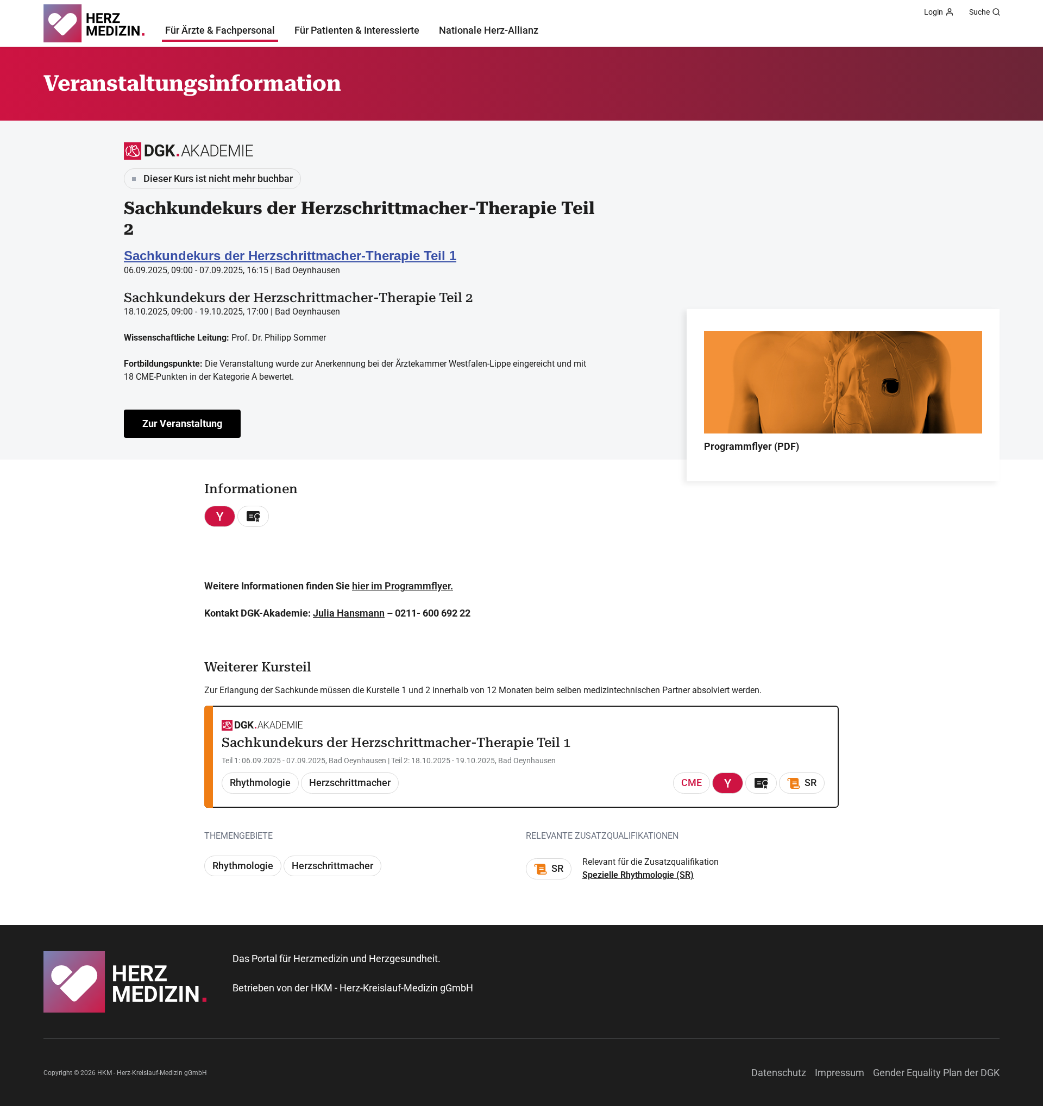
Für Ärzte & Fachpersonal (220, 30)
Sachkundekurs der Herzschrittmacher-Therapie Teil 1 (290, 255)
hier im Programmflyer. (402, 586)
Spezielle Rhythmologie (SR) (638, 875)
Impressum (839, 1072)
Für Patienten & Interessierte (356, 30)
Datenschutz (778, 1072)
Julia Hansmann (349, 613)
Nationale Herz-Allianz (488, 30)
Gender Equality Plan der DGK (936, 1072)
